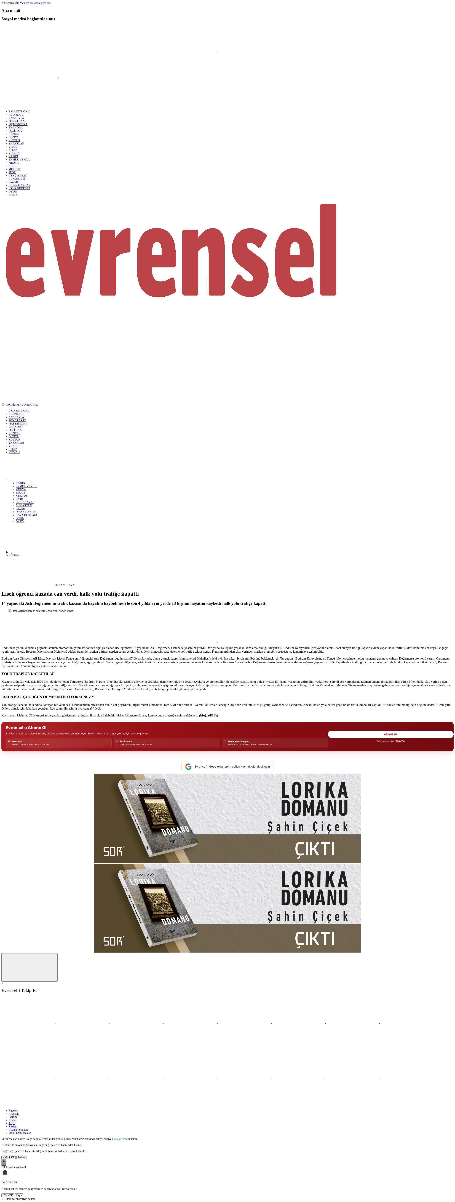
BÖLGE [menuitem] (20, 492)
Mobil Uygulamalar (20, 1132)
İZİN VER (8, 1195)
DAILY (13, 194)
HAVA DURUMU (19, 188)
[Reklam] (227, 861)
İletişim (13, 1116)
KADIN (13, 156)
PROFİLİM (12, 404)
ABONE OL (16, 114)
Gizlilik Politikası (18, 1129)
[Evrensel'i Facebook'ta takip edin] (82, 50)
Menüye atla (27, 2)
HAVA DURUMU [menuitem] (26, 514)
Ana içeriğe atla (10, 2)
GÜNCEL (14, 133)
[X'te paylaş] (82, 641)
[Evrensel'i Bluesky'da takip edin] (191, 50)
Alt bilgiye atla (42, 2)
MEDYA (14, 162)
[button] (35, 479)
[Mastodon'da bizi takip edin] (406, 1022)
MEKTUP (14, 169)
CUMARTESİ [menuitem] (24, 505)
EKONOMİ (15, 127)
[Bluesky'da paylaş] (191, 641)
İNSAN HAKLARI (20, 185)
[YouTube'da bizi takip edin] (191, 1022)
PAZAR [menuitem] (20, 508)
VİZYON (14, 153)
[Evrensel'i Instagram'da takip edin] (136, 50)
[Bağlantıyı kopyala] (244, 641)
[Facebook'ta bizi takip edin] (82, 1022)
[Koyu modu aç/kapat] (3, 404)
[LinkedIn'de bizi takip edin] (353, 1022)
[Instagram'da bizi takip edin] (136, 1022)
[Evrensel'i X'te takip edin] (28, 50)
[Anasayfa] (35, 551)
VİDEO (13, 146)
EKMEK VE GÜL (19, 159)
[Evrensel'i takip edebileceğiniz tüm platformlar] (244, 50)
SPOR (12, 172)
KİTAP (13, 149)
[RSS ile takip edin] (28, 1049)
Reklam (13, 1126)
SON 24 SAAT (17, 121)
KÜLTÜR (14, 140)
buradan (116, 1138)
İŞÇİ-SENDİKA (18, 124)
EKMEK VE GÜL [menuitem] (26, 486)
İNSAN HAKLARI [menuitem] (27, 511)
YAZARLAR (16, 143)
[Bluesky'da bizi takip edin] (245, 1022)
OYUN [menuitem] (20, 518)
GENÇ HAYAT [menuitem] (25, 502)
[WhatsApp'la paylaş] (28, 641)
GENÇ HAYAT (18, 175)
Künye (12, 1120)
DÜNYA (14, 137)
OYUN (13, 191)
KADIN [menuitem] (20, 482)
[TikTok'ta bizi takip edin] (299, 1022)
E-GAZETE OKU (19, 111)
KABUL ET (8, 1157)
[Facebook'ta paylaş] (136, 641)
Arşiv (12, 1123)
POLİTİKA (15, 130)
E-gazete (13, 1110)
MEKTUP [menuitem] (22, 495)
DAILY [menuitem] (20, 521)
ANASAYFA (16, 117)
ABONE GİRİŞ (29, 404)
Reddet (21, 1157)
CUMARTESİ (17, 178)
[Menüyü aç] (28, 78)
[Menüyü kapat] (28, 105)
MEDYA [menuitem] (21, 489)
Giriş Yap (400, 741)
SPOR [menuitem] (19, 498)
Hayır (19, 1195)
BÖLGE (13, 165)
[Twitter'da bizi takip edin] (28, 1022)
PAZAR (13, 181)
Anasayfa (14, 1113)
